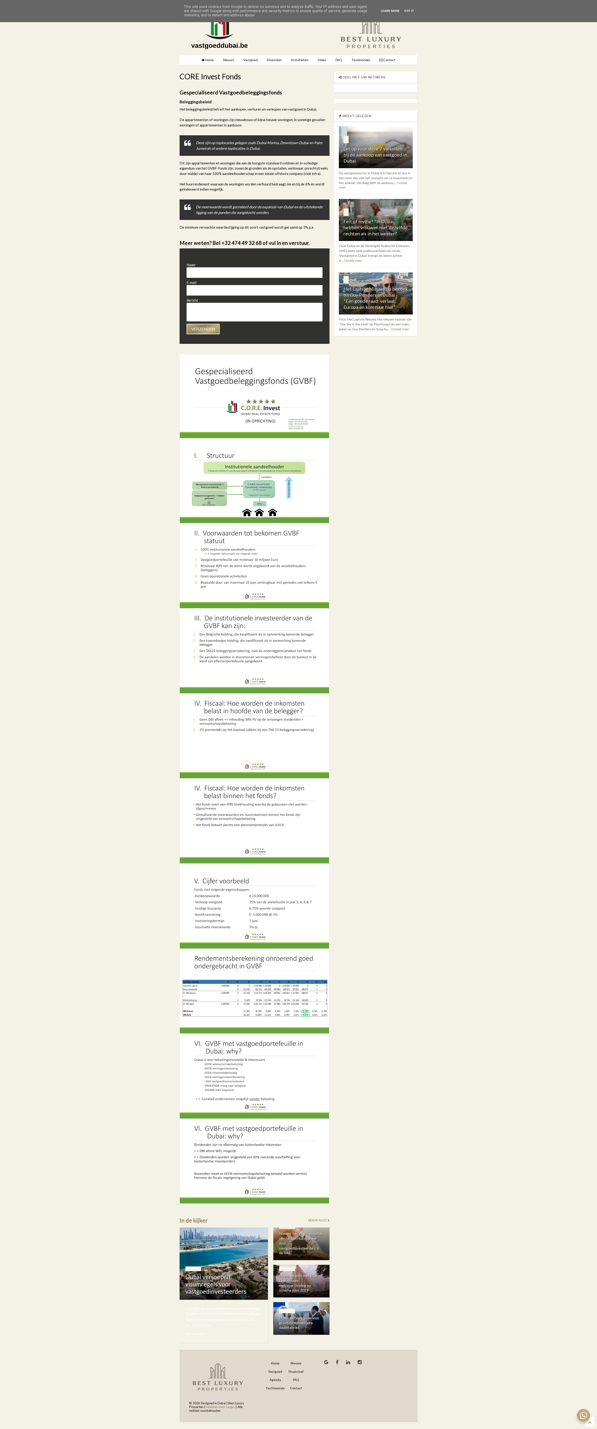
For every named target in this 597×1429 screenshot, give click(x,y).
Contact (389, 60)
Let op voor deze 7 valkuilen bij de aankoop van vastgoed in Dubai (375, 155)
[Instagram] (360, 1362)
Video (322, 60)
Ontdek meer (202, 1325)
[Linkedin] (348, 1362)
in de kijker (193, 1268)
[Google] (326, 1362)
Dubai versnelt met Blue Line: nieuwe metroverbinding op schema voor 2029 (298, 1282)
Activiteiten (299, 60)
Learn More (390, 11)
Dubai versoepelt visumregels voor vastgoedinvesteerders (215, 1284)
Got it (409, 11)
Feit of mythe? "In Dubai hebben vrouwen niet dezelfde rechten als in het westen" (376, 227)
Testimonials (360, 60)
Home (209, 60)
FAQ (339, 60)
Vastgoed (250, 60)
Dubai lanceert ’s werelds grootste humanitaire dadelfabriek (299, 1323)
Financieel (274, 60)
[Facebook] (337, 1362)
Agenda (275, 1380)
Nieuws (228, 60)
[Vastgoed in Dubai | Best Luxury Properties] (219, 46)
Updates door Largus (220, 1407)
